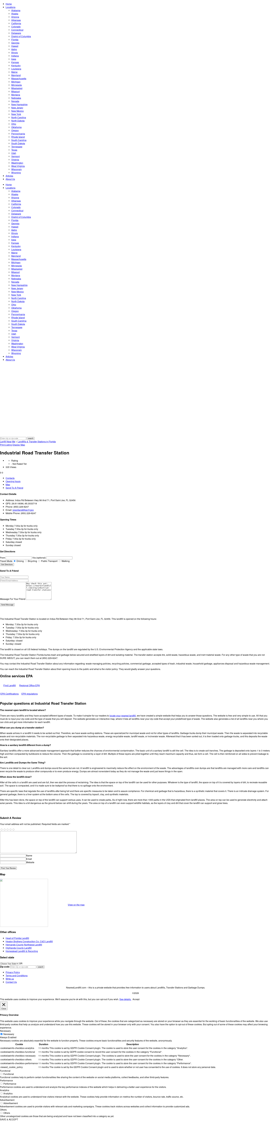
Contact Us (11, 982)
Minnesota (16, 85)
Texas (14, 149)
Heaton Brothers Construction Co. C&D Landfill (29, 941)
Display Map (18, 444)
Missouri (15, 91)
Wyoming (16, 172)
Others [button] (3, 1109)
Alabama (15, 10)
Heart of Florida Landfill (17, 938)
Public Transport (49, 561)
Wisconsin (16, 169)
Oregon (15, 130)
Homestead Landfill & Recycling (22, 951)
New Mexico (17, 111)
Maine (14, 72)
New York (16, 114)
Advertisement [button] (7, 1100)
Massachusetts (18, 78)
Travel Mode (6, 561)
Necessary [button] (5, 1030)
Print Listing (6, 444)
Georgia (15, 42)
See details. (125, 999)
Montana (15, 94)
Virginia (15, 159)
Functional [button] (5, 1070)
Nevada (15, 101)
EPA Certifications (9, 693)
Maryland (16, 75)
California (16, 23)
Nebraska (16, 98)
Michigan (15, 81)
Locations (10, 7)
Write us (10, 978)
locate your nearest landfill (123, 715)
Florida (14, 39)
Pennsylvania (18, 133)
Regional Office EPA (29, 685)
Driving (20, 561)
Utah (13, 153)
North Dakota (18, 120)
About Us (10, 179)
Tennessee (16, 146)
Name (29, 855)
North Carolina (18, 117)
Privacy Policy (13, 972)
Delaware (16, 33)
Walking (65, 561)
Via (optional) (39, 557)
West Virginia (18, 166)
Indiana (15, 55)
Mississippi (16, 88)
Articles (9, 175)
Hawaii (14, 46)
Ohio (13, 124)
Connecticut (17, 29)
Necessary (8, 1034)
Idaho (14, 49)
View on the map (76, 904)
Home (9, 4)
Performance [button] (6, 1080)
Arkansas (16, 20)
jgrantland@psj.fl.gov (23, 510)
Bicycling (32, 561)
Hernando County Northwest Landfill (24, 944)
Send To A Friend (14, 487)
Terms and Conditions (17, 975)
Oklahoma (16, 127)
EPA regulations (29, 693)
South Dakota (18, 143)
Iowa (13, 59)
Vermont (15, 156)
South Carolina (18, 140)
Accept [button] (136, 999)
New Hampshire (19, 104)
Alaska (14, 13)
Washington (17, 162)
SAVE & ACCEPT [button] (9, 1119)
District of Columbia (21, 36)
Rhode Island (18, 137)
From (2, 557)
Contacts (10, 478)
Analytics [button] (4, 1090)
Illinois (14, 52)
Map (8, 484)
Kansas (15, 62)
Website (30, 862)
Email (29, 858)
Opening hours (13, 481)
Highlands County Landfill (19, 947)
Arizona (15, 16)
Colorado (16, 26)
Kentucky (16, 65)
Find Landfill (9, 685)
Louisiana (16, 68)
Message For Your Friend (12, 599)
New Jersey (17, 107)
